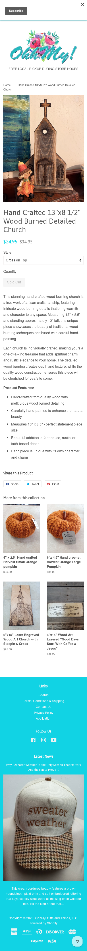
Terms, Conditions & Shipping (43, 700)
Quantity (10, 271)
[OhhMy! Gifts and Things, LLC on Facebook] (33, 740)
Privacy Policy (43, 712)
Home (7, 85)
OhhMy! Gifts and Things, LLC (56, 918)
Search (44, 694)
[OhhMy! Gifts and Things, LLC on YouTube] (53, 740)
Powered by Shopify (43, 923)
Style (7, 252)
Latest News (43, 756)
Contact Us (43, 706)
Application (43, 718)
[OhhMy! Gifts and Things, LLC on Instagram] (43, 740)
